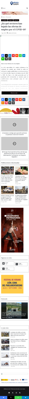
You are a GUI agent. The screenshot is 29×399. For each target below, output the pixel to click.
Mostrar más (14, 93)
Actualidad (4, 20)
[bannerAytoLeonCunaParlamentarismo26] (12, 293)
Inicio (3, 17)
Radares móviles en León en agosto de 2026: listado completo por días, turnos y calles (7, 198)
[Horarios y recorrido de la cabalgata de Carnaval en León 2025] (5, 347)
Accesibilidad (24, 382)
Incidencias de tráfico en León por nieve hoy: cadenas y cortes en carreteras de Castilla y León (18, 363)
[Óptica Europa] (14, 13)
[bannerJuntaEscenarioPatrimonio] (12, 252)
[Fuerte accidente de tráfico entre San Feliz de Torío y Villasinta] (5, 341)
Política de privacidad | (6, 382)
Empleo (10, 20)
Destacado (8, 17)
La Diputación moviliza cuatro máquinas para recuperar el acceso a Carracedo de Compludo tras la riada (21, 198)
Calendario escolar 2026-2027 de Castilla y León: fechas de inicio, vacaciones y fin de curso (21, 179)
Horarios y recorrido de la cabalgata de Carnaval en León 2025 (18, 347)
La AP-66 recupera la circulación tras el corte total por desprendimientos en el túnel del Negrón (14, 315)
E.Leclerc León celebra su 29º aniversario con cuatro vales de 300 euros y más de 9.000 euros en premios (7, 178)
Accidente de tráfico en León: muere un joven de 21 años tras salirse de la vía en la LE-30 (18, 334)
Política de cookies (16, 382)
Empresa (16, 20)
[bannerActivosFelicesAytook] (14, 111)
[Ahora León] (14, 3)
